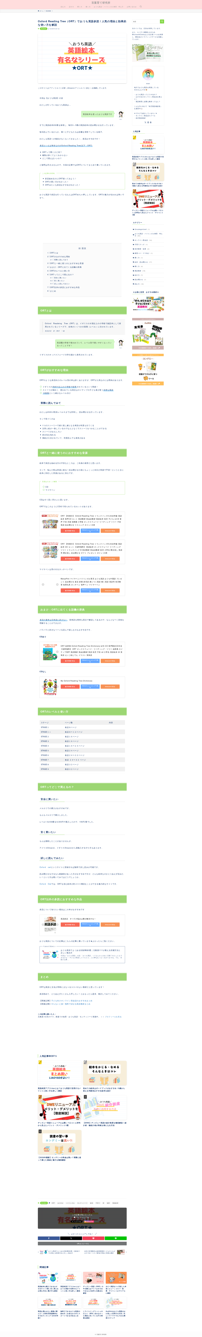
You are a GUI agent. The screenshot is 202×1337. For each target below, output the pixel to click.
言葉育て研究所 (101, 2)
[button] (49, 1238)
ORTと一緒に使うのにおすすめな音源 (67, 263)
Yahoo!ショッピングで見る (90, 530)
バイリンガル (70, 1203)
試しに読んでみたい (62, 283)
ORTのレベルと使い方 (60, 270)
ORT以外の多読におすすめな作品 (65, 287)
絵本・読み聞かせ (143, 262)
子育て (98, 1203)
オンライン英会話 (143, 240)
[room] (151, 122)
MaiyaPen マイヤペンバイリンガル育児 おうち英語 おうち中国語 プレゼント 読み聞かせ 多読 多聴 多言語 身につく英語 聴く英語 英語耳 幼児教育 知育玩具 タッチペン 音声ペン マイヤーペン (91, 581)
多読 (91, 1203)
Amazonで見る (110, 531)
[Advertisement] (82, 221)
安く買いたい (59, 280)
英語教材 (43, 28)
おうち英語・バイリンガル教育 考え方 (149, 235)
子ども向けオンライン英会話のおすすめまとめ (71, 1000)
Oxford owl (45, 867)
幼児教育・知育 (142, 249)
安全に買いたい (60, 277)
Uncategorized (142, 229)
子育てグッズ (141, 244)
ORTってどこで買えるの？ (62, 274)
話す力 (139, 275)
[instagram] (148, 122)
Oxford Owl (45, 883)
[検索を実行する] (162, 21)
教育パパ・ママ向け (144, 253)
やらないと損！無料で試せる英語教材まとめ (70, 1003)
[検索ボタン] (140, 6)
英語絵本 (115, 1203)
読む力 (139, 284)
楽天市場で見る (70, 531)
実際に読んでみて (61, 259)
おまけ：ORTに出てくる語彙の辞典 (66, 267)
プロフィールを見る (113, 1016)
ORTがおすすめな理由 (60, 256)
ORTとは (54, 252)
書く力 (139, 258)
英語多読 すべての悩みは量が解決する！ (78, 919)
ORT (53, 1203)
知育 (108, 1203)
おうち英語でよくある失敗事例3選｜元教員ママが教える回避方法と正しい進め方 (91, 951)
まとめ (53, 291)
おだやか (60, 1203)
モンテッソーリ (82, 1203)
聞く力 (139, 266)
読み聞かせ (140, 279)
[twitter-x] (145, 122)
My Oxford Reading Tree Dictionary (76, 681)
